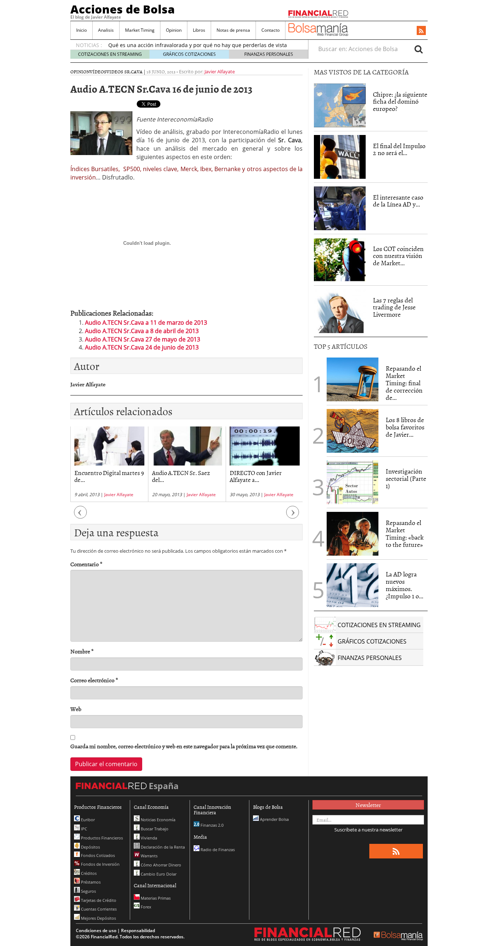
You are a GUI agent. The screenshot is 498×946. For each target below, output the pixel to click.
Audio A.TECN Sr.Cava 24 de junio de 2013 (142, 347)
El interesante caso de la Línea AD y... (398, 200)
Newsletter (368, 804)
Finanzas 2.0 (211, 825)
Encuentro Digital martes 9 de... (109, 476)
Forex (145, 907)
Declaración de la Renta (162, 847)
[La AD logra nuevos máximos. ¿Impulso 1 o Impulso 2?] (352, 585)
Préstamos (90, 882)
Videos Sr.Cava (124, 71)
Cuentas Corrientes (98, 909)
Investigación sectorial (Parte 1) (406, 478)
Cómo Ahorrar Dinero (160, 865)
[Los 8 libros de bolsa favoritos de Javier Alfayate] (352, 431)
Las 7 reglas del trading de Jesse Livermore (394, 307)
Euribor (87, 819)
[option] (109, 464)
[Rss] (421, 31)
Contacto (270, 30)
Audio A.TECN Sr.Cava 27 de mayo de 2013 (142, 339)
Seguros (88, 891)
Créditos (88, 873)
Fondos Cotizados (97, 855)
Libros (199, 30)
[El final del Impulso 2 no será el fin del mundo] (340, 157)
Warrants (148, 855)
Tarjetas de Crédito (98, 900)
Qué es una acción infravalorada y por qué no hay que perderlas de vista (197, 45)
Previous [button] (80, 515)
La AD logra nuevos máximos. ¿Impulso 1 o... (404, 585)
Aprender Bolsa (274, 819)
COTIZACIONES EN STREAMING (110, 54)
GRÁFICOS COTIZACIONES (189, 54)
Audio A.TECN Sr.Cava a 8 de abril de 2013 (142, 331)
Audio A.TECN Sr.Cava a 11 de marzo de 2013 (146, 322)
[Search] (418, 49)
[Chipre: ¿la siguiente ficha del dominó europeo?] (340, 105)
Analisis (106, 30)
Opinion (174, 30)
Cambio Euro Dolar (158, 874)
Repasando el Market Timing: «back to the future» (405, 533)
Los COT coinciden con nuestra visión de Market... (398, 256)
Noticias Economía (157, 819)
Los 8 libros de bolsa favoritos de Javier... (405, 427)
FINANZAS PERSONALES (268, 54)
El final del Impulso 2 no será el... (399, 149)
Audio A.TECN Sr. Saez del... (181, 476)
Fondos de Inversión (100, 864)
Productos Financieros (101, 838)
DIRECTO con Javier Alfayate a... (256, 476)
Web (75, 709)
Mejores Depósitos (98, 918)
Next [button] (293, 515)
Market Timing (140, 30)
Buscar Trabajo (154, 828)
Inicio (81, 30)
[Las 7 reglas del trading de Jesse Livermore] (340, 311)
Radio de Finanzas (217, 849)
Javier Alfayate (220, 71)
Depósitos (90, 847)
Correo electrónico (94, 680)
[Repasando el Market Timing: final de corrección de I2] (352, 379)
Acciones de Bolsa (122, 9)
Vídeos (98, 71)
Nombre (82, 651)
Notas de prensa (233, 30)
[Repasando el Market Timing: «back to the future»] (352, 534)
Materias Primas (155, 898)
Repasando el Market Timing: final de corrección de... (404, 382)
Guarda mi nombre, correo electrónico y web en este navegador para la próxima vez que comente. (183, 746)
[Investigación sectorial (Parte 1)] (352, 482)
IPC (83, 828)
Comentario (86, 564)
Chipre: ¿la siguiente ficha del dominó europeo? (400, 101)
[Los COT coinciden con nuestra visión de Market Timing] (340, 260)
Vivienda (148, 838)
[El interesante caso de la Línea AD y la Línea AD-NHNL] (340, 208)
